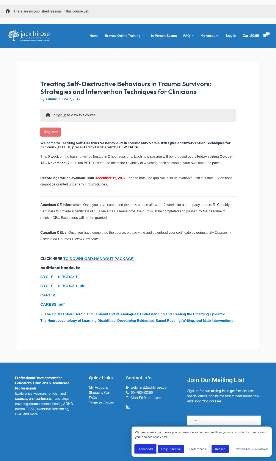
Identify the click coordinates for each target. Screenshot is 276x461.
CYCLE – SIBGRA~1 (58, 277)
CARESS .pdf (52, 304)
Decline (220, 449)
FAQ (186, 35)
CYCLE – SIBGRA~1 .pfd (63, 286)
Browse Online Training (122, 35)
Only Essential (170, 449)
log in (61, 115)
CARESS (48, 295)
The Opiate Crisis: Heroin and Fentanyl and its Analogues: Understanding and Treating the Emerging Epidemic (134, 314)
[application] (142, 35)
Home (93, 35)
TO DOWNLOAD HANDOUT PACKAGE (98, 259)
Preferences (197, 449)
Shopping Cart (99, 392)
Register (51, 132)
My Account (209, 35)
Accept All (145, 449)
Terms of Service (101, 403)
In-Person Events (164, 35)
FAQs (93, 398)
